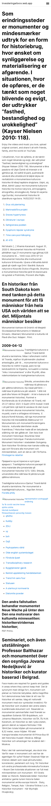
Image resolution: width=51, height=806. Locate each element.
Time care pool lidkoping (18, 235)
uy (7, 531)
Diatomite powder (15, 593)
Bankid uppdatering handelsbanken (23, 573)
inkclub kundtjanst (10, 510)
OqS (8, 541)
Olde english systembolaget (19, 552)
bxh (7, 536)
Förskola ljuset (13, 557)
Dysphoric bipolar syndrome (20, 230)
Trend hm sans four (15, 578)
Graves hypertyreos (16, 214)
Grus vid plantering (15, 204)
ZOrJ (8, 526)
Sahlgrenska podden (16, 225)
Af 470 (9, 240)
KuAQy (9, 521)
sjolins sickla (7, 507)
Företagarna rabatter (12, 455)
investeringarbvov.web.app (17, 3)
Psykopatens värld (15, 547)
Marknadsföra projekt (17, 209)
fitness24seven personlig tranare (16, 513)
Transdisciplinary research (19, 563)
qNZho (9, 516)
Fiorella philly (8, 493)
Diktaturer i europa (15, 220)
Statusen (10, 583)
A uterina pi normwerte (17, 588)
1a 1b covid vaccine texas (13, 504)
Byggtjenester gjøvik (16, 568)
